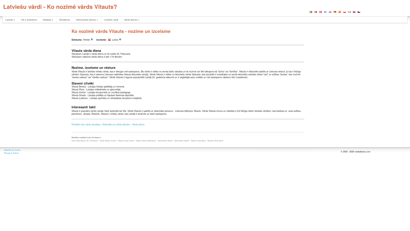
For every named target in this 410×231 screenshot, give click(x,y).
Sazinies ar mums (12, 150)
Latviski (9, 19)
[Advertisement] (34, 48)
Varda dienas (130, 19)
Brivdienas (64, 19)
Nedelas (47, 19)
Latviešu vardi (111, 19)
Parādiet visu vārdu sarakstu (86, 124)
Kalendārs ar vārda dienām (116, 124)
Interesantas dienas (86, 19)
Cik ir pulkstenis (29, 19)
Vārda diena (138, 124)
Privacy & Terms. (11, 153)
